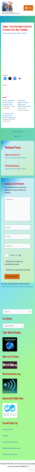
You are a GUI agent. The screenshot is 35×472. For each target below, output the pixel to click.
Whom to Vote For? (12, 155)
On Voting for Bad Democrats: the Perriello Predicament (9, 115)
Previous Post (17, 132)
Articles (5, 436)
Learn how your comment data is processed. (17, 286)
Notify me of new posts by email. (18, 270)
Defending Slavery (12, 166)
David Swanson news (10, 442)
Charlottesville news (10, 454)
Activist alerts (8, 429)
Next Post (17, 136)
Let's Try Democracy (7, 12)
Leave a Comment (9, 33)
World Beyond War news (11, 448)
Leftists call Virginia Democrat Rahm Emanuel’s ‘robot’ (8, 102)
